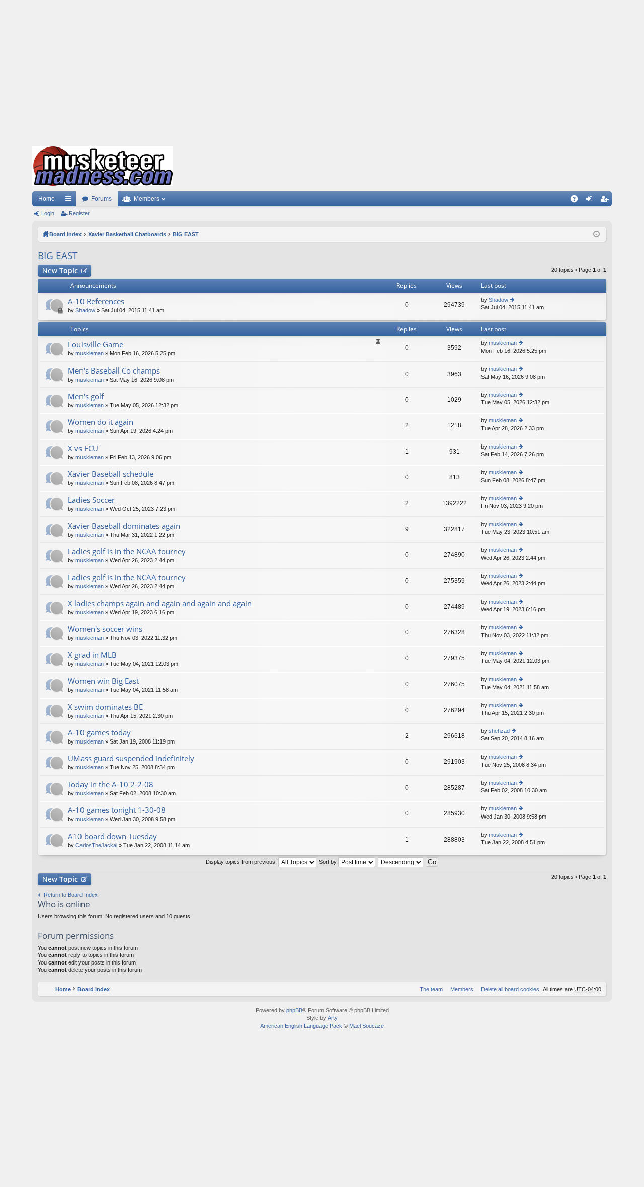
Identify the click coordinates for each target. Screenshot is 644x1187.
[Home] (102, 166)
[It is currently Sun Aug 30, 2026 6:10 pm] (596, 234)
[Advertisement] (322, 70)
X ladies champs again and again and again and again (160, 603)
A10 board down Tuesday (112, 836)
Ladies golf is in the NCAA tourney (127, 551)
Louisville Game (95, 344)
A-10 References (96, 301)
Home (46, 198)
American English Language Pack (301, 1026)
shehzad (499, 731)
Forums (101, 198)
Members (146, 198)
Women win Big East (103, 681)
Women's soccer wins (105, 629)
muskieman (89, 353)
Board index (65, 234)
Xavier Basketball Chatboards (127, 234)
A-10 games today (99, 732)
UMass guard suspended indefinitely (131, 758)
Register (79, 213)
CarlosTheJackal (96, 845)
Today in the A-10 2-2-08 (110, 784)
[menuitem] (508, 989)
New (60, 270)
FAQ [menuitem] (577, 200)
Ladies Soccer (91, 500)
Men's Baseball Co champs (114, 371)
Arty (333, 1018)
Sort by (328, 862)
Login (47, 213)
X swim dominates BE (105, 707)
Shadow (85, 310)
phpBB (294, 1010)
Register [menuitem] (606, 200)
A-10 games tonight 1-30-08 (117, 810)
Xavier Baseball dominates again (124, 526)
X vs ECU (83, 448)
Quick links (70, 200)
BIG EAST (186, 234)
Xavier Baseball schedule (110, 474)
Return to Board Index (71, 895)
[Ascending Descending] (401, 862)
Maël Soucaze (366, 1026)
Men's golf (86, 396)
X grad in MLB (92, 655)
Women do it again (100, 422)
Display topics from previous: (242, 862)
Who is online (64, 904)
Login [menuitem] (591, 200)
